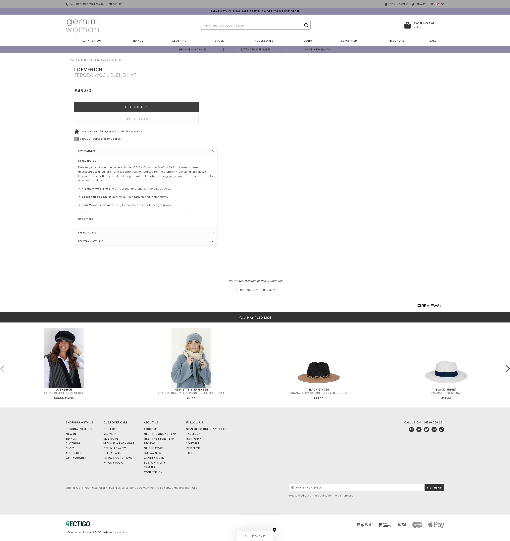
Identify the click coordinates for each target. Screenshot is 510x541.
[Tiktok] (441, 429)
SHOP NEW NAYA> (317, 49)
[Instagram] (434, 429)
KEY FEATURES (87, 151)
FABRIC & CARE (87, 232)
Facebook (193, 433)
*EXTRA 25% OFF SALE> (255, 49)
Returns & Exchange (118, 443)
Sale (433, 40)
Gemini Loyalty (114, 448)
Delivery (109, 433)
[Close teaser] (275, 530)
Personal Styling (79, 429)
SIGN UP (404, 4)
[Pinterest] (411, 429)
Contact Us (112, 429)
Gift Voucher (76, 457)
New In (71, 433)
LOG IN (392, 4)
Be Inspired (349, 40)
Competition (153, 472)
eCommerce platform (79, 532)
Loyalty (420, 4)
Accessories (264, 40)
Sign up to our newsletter (206, 429)
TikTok (191, 453)
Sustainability (154, 462)
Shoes (219, 40)
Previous (2, 365)
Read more (85, 219)
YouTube (192, 443)
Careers (149, 467)
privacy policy (318, 495)
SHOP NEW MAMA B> (192, 49)
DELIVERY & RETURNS (90, 241)
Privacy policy (114, 462)
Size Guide (111, 438)
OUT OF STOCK (136, 107)
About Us (151, 429)
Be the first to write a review (255, 290)
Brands (137, 40)
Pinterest (193, 448)
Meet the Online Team (160, 433)
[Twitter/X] (426, 429)
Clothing (179, 40)
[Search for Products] (306, 25)
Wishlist (118, 4)
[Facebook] (419, 429)
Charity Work (154, 457)
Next (508, 365)
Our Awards (152, 453)
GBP (432, 4)
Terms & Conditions (117, 457)
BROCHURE (396, 40)
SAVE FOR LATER (136, 119)
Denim (307, 40)
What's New (91, 40)
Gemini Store (153, 448)
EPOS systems (103, 532)
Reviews (150, 443)
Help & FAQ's (112, 453)
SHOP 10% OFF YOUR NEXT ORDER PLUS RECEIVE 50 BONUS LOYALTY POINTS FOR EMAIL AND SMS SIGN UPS (131, 488)
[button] (255, 289)
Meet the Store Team (159, 438)
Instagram (194, 438)
